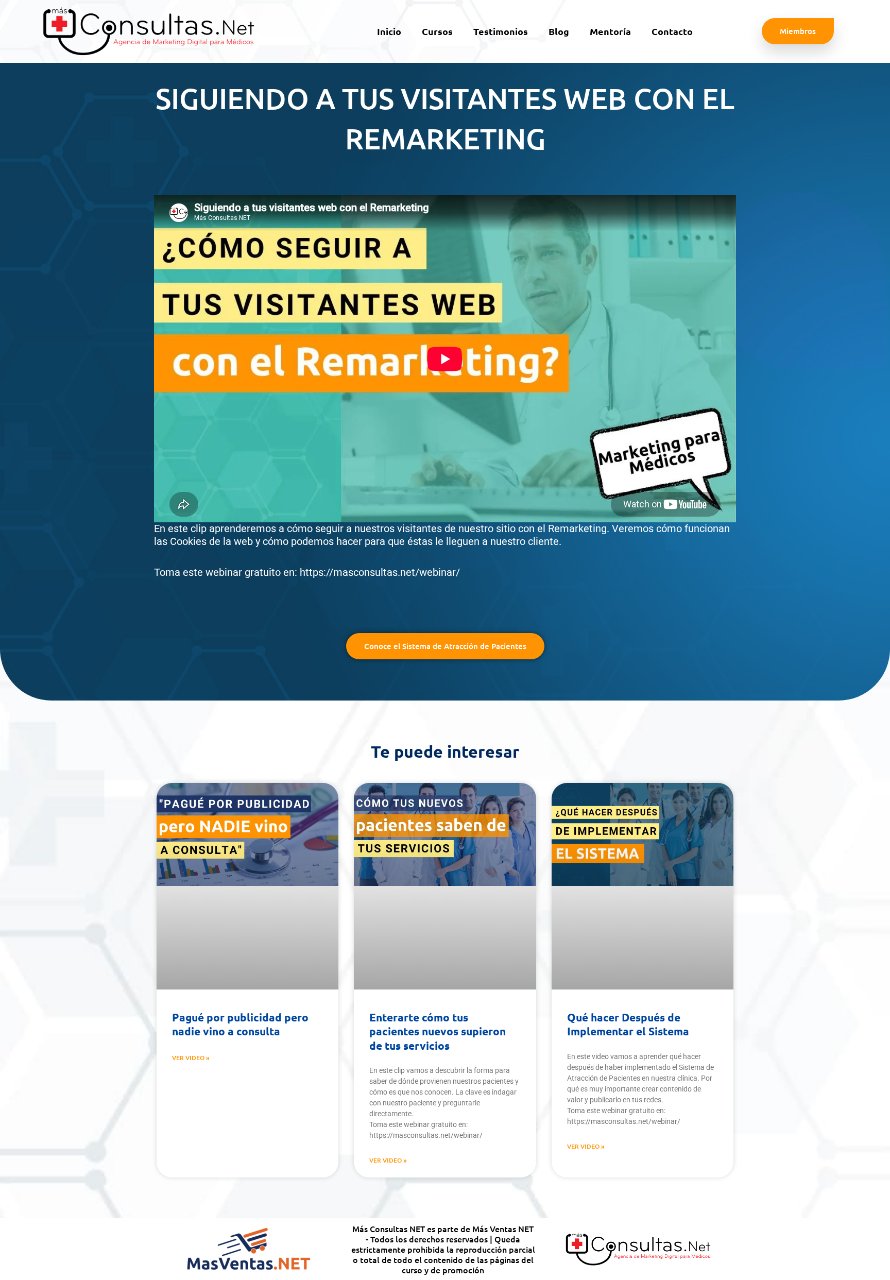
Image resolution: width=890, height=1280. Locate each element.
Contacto (672, 31)
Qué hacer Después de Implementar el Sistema (628, 1024)
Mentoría (610, 31)
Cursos (437, 31)
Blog (559, 31)
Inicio (389, 31)
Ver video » (191, 1057)
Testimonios (500, 31)
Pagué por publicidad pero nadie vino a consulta (240, 1024)
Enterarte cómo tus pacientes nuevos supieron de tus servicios (437, 1031)
